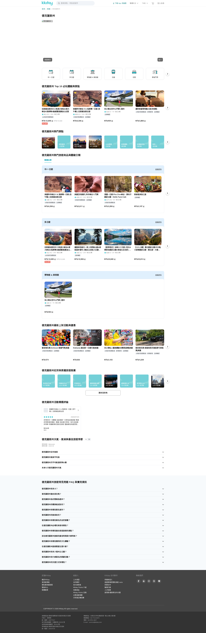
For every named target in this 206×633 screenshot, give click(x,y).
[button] (47, 60)
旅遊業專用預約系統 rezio (114, 582)
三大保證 (76, 579)
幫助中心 (45, 587)
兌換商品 (76, 590)
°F (89, 439)
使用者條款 (46, 582)
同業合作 (108, 585)
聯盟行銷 (108, 587)
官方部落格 (77, 585)
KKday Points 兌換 (80, 592)
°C (86, 439)
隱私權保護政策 (47, 585)
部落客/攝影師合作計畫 (113, 592)
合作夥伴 (76, 582)
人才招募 (108, 590)
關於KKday (46, 579)
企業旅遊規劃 (78, 595)
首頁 (43, 9)
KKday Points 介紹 (80, 587)
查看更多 (158, 169)
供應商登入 (108, 579)
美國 (48, 9)
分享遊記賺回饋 (78, 597)
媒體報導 (45, 590)
